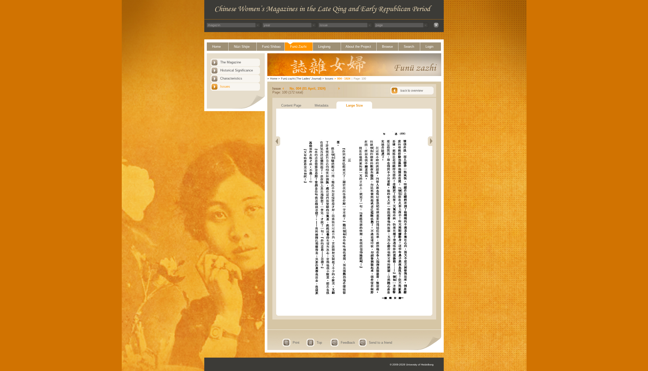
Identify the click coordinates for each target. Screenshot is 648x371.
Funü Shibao (271, 46)
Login (429, 46)
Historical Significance (236, 70)
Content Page (291, 105)
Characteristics (231, 78)
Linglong (324, 46)
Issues (225, 86)
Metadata (321, 105)
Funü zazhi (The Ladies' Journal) (301, 78)
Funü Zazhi (298, 46)
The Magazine (230, 62)
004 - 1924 (343, 78)
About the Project (358, 46)
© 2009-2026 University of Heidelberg (412, 364)
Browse (387, 46)
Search (409, 46)
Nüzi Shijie (242, 46)
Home (216, 46)
